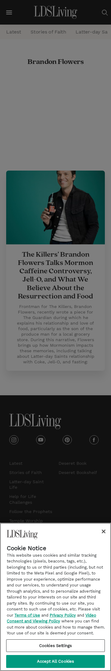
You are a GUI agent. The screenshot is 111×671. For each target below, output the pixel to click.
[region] (55, 597)
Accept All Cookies (55, 661)
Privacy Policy (63, 615)
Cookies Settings (55, 645)
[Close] (103, 531)
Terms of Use (27, 615)
